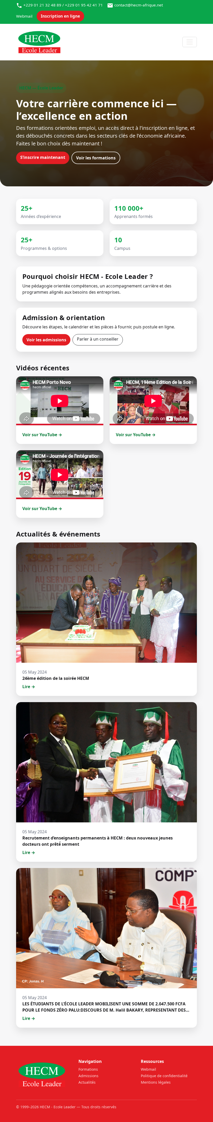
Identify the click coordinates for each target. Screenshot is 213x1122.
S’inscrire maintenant (42, 157)
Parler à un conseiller (97, 339)
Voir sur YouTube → (42, 434)
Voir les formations (96, 158)
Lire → (28, 686)
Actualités (87, 1082)
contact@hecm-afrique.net (138, 5)
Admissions (88, 1075)
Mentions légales (156, 1082)
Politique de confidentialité (164, 1075)
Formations (88, 1069)
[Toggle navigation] (189, 42)
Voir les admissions (46, 340)
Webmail (24, 16)
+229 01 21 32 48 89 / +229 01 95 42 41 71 (63, 5)
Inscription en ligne (60, 16)
